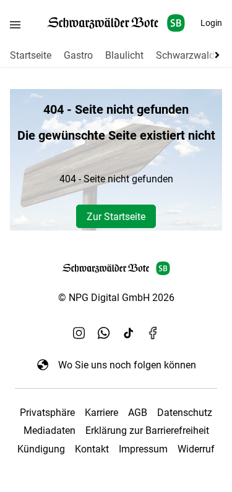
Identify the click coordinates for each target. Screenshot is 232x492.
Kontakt (92, 449)
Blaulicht (124, 55)
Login (211, 23)
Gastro (78, 55)
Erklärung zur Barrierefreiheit (147, 430)
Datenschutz (184, 412)
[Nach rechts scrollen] (214, 55)
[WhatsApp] (104, 332)
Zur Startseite (116, 217)
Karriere (101, 412)
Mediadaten (49, 430)
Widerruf (196, 449)
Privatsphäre (47, 412)
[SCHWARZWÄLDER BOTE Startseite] (116, 23)
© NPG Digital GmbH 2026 (116, 297)
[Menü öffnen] (15, 24)
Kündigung (41, 449)
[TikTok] (129, 332)
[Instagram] (79, 332)
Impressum (143, 449)
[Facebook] (153, 332)
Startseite (30, 55)
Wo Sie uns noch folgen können (127, 365)
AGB (137, 412)
